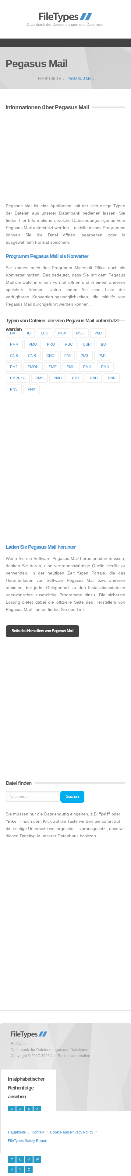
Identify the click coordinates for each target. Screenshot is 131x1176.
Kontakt (38, 1132)
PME (53, 367)
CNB (14, 356)
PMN (105, 367)
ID (29, 333)
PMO (33, 344)
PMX (76, 378)
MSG (80, 333)
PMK (87, 367)
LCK (44, 333)
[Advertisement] (57, 157)
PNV (14, 389)
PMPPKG (18, 378)
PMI (70, 367)
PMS (40, 378)
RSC (69, 344)
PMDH (33, 367)
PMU (58, 378)
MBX (62, 333)
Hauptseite (49, 78)
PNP (111, 378)
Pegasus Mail (80, 78)
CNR (32, 356)
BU (103, 344)
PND (94, 378)
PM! (67, 356)
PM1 (102, 356)
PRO (51, 344)
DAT (13, 333)
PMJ (98, 333)
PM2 (14, 367)
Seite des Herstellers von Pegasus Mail (42, 631)
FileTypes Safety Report (27, 1141)
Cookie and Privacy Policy (71, 1132)
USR (87, 344)
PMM (14, 344)
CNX (50, 356)
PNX (31, 389)
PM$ (84, 356)
